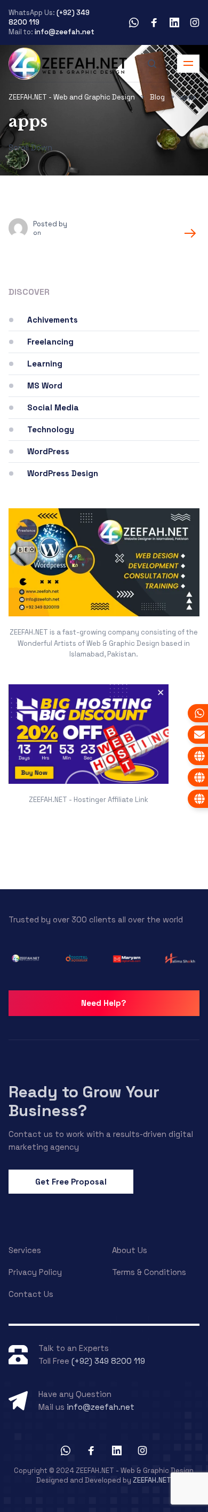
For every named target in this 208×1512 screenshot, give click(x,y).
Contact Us (31, 1294)
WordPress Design (62, 473)
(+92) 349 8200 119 (108, 1361)
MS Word (44, 385)
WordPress (48, 451)
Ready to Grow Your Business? (84, 1100)
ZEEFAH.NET (152, 1480)
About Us (129, 1250)
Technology (50, 429)
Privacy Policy (35, 1272)
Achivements (52, 320)
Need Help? (103, 1003)
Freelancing (50, 342)
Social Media (53, 407)
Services (25, 1250)
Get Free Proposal (71, 1182)
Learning (44, 363)
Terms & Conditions (149, 1272)
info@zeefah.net (64, 31)
